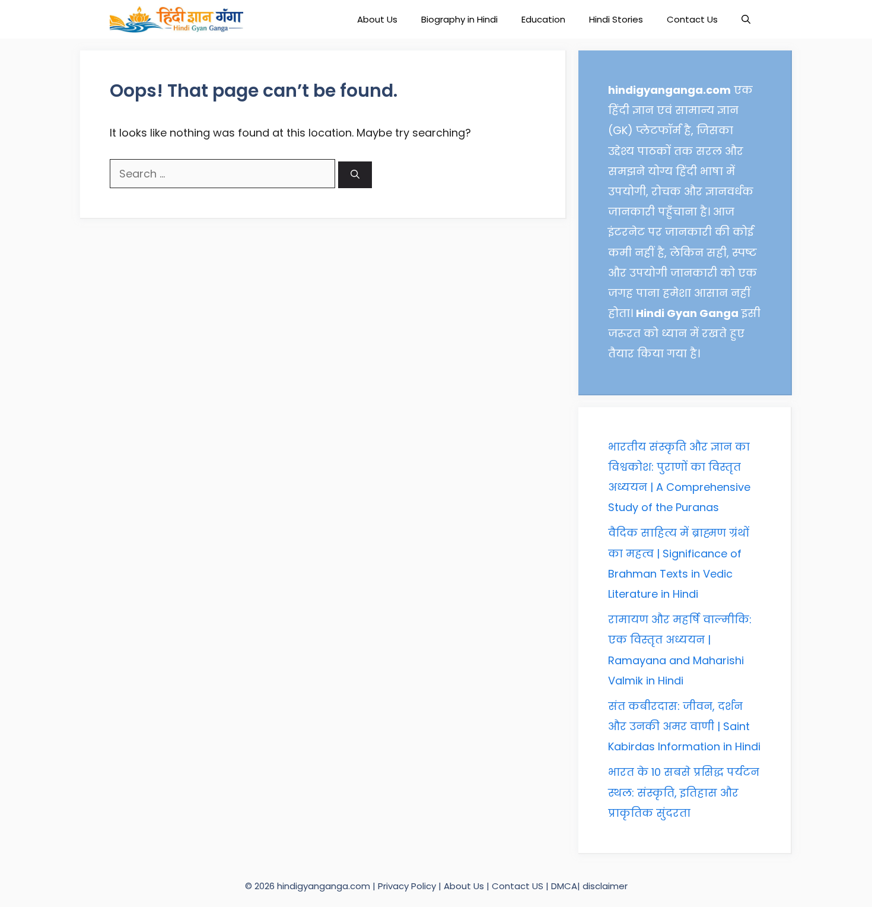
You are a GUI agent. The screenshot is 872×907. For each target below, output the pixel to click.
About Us (377, 19)
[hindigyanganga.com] (176, 19)
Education (543, 19)
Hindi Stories (616, 19)
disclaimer (605, 886)
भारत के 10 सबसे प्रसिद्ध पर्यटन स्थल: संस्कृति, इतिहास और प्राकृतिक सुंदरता (683, 792)
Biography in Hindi (459, 19)
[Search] (355, 174)
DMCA (564, 886)
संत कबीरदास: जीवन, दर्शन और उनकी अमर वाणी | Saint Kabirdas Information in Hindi (684, 726)
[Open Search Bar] (746, 19)
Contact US (517, 886)
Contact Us (692, 19)
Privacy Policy (408, 886)
